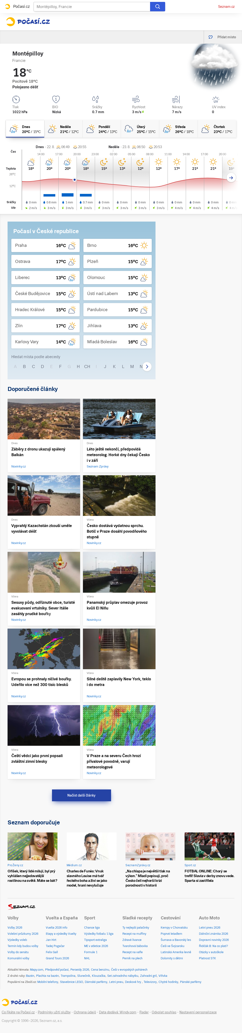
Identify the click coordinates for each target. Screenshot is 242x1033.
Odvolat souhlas (164, 1012)
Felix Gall (52, 952)
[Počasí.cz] (28, 21)
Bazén (30, 975)
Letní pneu (116, 982)
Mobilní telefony (47, 982)
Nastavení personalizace (198, 1012)
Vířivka (163, 975)
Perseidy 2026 (79, 969)
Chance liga (92, 927)
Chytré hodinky (168, 982)
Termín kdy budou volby (23, 946)
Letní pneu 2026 (209, 927)
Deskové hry (133, 982)
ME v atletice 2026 (96, 946)
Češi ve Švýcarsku (172, 946)
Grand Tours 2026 (57, 958)
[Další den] (231, 177)
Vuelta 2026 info (56, 927)
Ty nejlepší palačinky (135, 927)
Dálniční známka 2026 (213, 933)
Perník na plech (132, 958)
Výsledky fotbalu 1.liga (98, 933)
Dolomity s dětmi (172, 958)
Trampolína (68, 975)
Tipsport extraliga (95, 940)
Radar (144, 1012)
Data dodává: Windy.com (117, 1012)
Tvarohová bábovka (135, 946)
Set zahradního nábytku (122, 975)
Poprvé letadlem (171, 933)
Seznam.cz (226, 7)
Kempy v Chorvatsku (174, 927)
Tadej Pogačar (55, 946)
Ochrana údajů (85, 1012)
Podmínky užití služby (54, 1012)
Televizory (150, 982)
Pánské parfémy (190, 982)
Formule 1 (90, 952)
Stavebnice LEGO (71, 982)
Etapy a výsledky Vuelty (61, 933)
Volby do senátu (18, 952)
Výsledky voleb (17, 940)
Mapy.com (36, 969)
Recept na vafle (132, 952)
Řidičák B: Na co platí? (213, 946)
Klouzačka (98, 975)
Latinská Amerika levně (176, 952)
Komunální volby (18, 958)
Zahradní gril (148, 975)
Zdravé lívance (132, 940)
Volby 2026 (15, 927)
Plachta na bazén (47, 975)
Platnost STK (207, 958)
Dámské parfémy (96, 982)
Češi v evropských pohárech (129, 969)
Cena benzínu (100, 969)
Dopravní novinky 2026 (214, 940)
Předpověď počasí (57, 969)
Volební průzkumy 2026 (23, 933)
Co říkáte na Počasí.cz (18, 1012)
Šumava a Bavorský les (176, 940)
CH (87, 366)
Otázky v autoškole (211, 952)
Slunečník (83, 975)
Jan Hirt (51, 940)
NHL (87, 958)
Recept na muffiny (134, 933)
